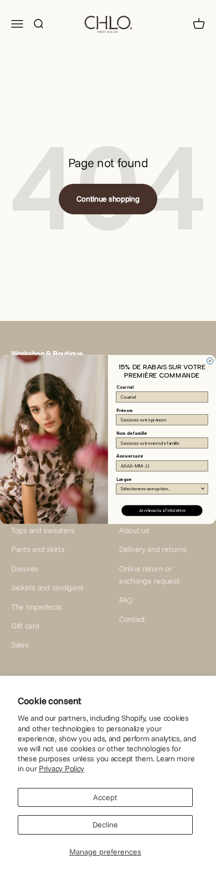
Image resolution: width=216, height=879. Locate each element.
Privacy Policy (61, 768)
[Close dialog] (210, 361)
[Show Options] (202, 489)
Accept (105, 797)
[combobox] (160, 489)
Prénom (124, 410)
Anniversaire (129, 456)
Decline (105, 825)
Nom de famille (131, 433)
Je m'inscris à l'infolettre (161, 510)
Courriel (124, 387)
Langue (123, 479)
